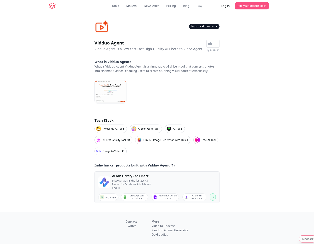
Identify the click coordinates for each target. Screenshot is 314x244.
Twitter (131, 226)
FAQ (199, 6)
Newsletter (151, 6)
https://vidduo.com (202, 26)
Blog (186, 6)
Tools (115, 6)
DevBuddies (160, 235)
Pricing (171, 6)
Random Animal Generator (170, 230)
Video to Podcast (163, 226)
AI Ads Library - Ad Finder (130, 176)
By (213, 50)
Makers (131, 6)
